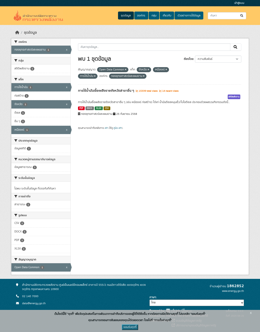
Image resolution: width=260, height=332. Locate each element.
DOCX (89, 108)
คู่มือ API (118, 128)
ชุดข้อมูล (126, 16)
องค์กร (141, 16)
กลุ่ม (154, 16)
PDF (81, 108)
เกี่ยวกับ (167, 16)
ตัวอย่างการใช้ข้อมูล (189, 16)
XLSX (98, 108)
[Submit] (242, 15)
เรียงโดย (188, 59)
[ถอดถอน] (125, 69)
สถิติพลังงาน (234, 96)
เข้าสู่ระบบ (239, 3)
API (106, 128)
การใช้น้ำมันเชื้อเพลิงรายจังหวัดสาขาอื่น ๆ (106, 90)
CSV (107, 108)
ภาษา (153, 297)
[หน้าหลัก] (17, 32)
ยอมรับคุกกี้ (130, 327)
